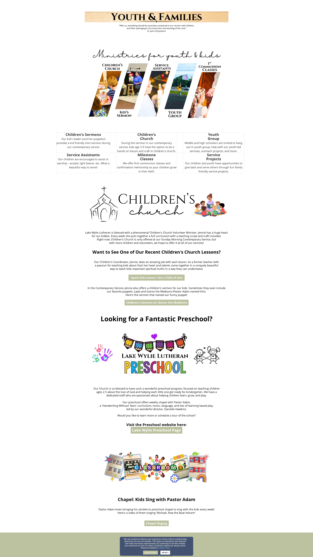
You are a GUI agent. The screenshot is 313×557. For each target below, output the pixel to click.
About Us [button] (199, 5)
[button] (157, 278)
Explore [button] (212, 5)
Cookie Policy (164, 548)
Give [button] (222, 5)
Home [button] (188, 5)
